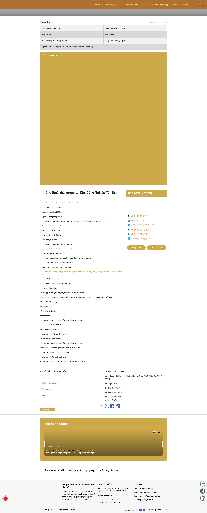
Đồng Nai (156, 432)
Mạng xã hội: (111, 400)
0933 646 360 (118, 392)
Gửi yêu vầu (136, 248)
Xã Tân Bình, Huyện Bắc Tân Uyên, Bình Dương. (62, 203)
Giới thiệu (98, 5)
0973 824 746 (116, 388)
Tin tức (175, 5)
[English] (202, 5)
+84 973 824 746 (139, 230)
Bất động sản (112, 5)
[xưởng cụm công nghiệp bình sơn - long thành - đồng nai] (103, 442)
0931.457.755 (115, 495)
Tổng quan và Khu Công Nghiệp (154, 5)
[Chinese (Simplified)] (199, 5)
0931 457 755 (117, 384)
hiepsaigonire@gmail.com (143, 238)
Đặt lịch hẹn (157, 248)
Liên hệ (185, 5)
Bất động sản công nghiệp (82, 470)
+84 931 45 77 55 (139, 216)
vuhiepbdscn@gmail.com (142, 224)
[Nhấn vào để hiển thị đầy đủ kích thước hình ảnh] (103, 67)
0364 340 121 (117, 396)
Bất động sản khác (129, 5)
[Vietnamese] (204, 5)
